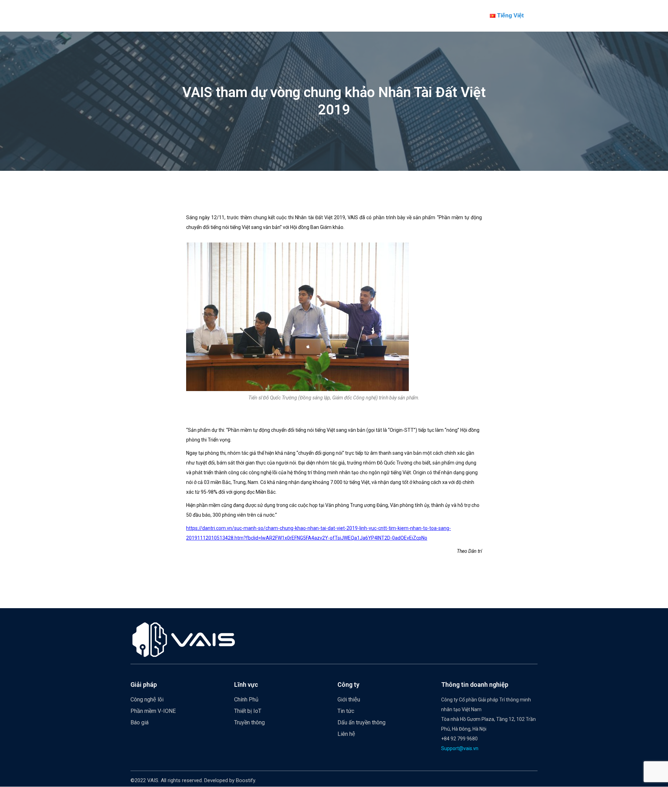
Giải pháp (143, 684)
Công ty (348, 684)
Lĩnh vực (246, 684)
